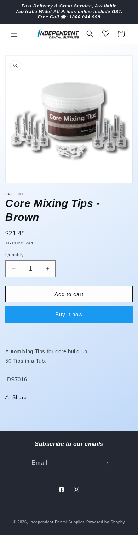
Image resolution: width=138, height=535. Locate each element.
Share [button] (19, 397)
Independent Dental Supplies (57, 522)
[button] (14, 34)
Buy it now (69, 314)
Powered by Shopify (105, 522)
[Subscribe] (106, 463)
